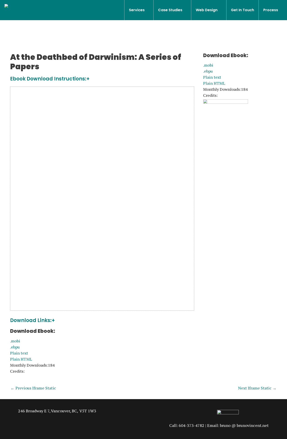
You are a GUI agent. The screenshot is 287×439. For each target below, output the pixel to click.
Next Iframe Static (257, 388)
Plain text (19, 353)
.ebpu (15, 347)
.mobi (15, 341)
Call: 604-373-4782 (186, 425)
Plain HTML (21, 359)
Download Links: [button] (31, 320)
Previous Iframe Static (33, 388)
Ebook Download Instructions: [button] (48, 79)
